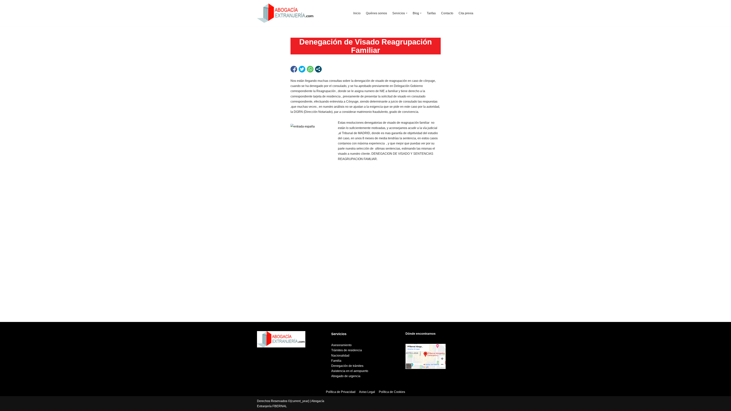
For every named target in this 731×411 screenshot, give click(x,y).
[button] (406, 13)
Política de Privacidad (340, 391)
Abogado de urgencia (345, 376)
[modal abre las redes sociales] (318, 69)
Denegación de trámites (347, 365)
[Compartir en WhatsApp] (310, 69)
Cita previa (466, 13)
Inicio (357, 13)
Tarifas (431, 13)
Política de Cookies (392, 391)
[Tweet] (302, 69)
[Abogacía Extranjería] (285, 13)
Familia (336, 360)
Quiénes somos (376, 13)
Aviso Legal (367, 391)
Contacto (447, 13)
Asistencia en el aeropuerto (349, 371)
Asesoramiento (341, 345)
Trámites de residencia (346, 350)
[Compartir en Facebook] (293, 69)
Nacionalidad (340, 355)
